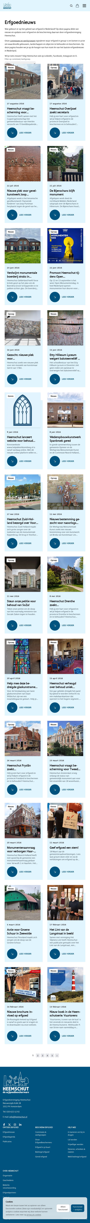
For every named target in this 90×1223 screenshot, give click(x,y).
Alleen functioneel (63, 1208)
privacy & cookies (34, 1215)
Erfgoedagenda (9, 1137)
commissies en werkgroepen (23, 41)
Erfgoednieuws (9, 1132)
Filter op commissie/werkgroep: (18, 59)
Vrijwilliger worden (75, 1144)
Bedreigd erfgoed (42, 1152)
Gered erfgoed (41, 1157)
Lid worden (72, 1140)
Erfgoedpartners (9, 1193)
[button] (24, 106)
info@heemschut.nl (18, 1117)
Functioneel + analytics (77, 1208)
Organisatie (7, 1176)
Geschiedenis (8, 1180)
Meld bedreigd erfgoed (77, 1157)
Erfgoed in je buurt (42, 1147)
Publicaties (7, 1142)
